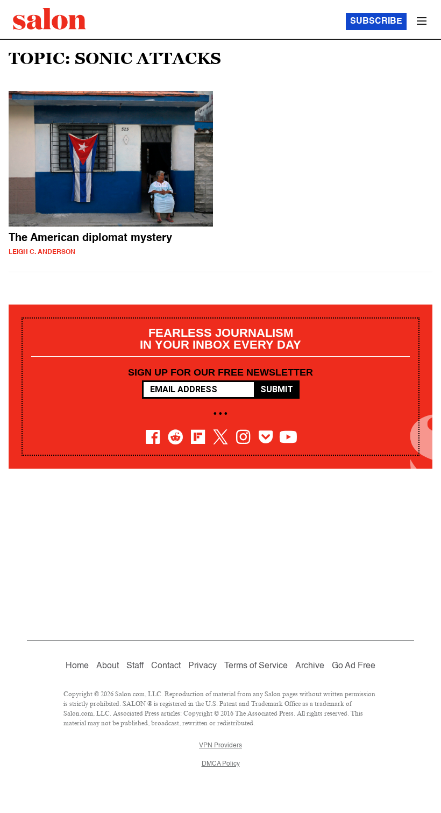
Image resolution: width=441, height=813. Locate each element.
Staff (135, 666)
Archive (309, 666)
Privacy (202, 666)
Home (77, 666)
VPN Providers (220, 746)
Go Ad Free (353, 666)
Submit (276, 389)
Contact (166, 666)
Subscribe (376, 21)
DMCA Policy (221, 764)
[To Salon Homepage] (49, 19)
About (107, 666)
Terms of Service (256, 666)
